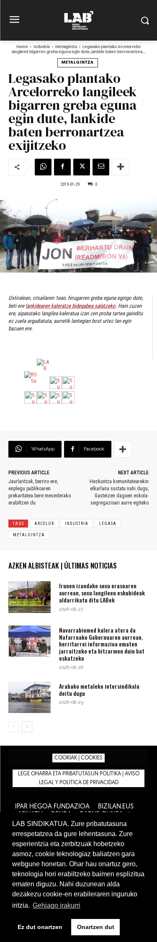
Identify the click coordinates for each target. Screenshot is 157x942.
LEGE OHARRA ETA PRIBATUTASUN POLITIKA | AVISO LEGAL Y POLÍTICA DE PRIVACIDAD (78, 778)
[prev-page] (13, 726)
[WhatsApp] (43, 167)
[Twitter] (81, 167)
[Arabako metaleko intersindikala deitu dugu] (29, 697)
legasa (107, 523)
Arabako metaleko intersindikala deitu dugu (99, 689)
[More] (120, 167)
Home (22, 47)
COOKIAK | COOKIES (78, 758)
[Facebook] (62, 167)
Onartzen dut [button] (95, 927)
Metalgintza (66, 47)
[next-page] (27, 726)
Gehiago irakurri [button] (56, 905)
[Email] (101, 167)
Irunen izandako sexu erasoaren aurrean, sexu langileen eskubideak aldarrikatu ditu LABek (102, 592)
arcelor (44, 523)
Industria (41, 47)
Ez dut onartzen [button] (40, 927)
